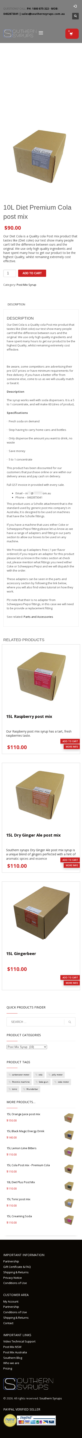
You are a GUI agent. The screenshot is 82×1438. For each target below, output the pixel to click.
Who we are (11, 1363)
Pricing (7, 1368)
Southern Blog (12, 1358)
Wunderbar (32, 1089)
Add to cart (32, 273)
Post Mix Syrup (26, 285)
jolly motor (57, 1074)
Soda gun (43, 1081)
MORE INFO (72, 746)
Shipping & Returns (16, 1272)
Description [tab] (16, 304)
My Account (10, 1301)
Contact (8, 1323)
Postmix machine (21, 1081)
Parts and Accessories (38, 617)
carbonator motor (20, 1074)
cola (40, 1074)
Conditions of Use (15, 1283)
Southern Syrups (50, 1398)
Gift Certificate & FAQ (17, 1267)
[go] (69, 1022)
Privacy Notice (12, 1278)
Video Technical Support (19, 1341)
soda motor (63, 1081)
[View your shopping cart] (72, 34)
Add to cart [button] (70, 741)
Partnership (11, 1261)
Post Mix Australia (15, 1352)
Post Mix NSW (12, 1347)
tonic (14, 1089)
